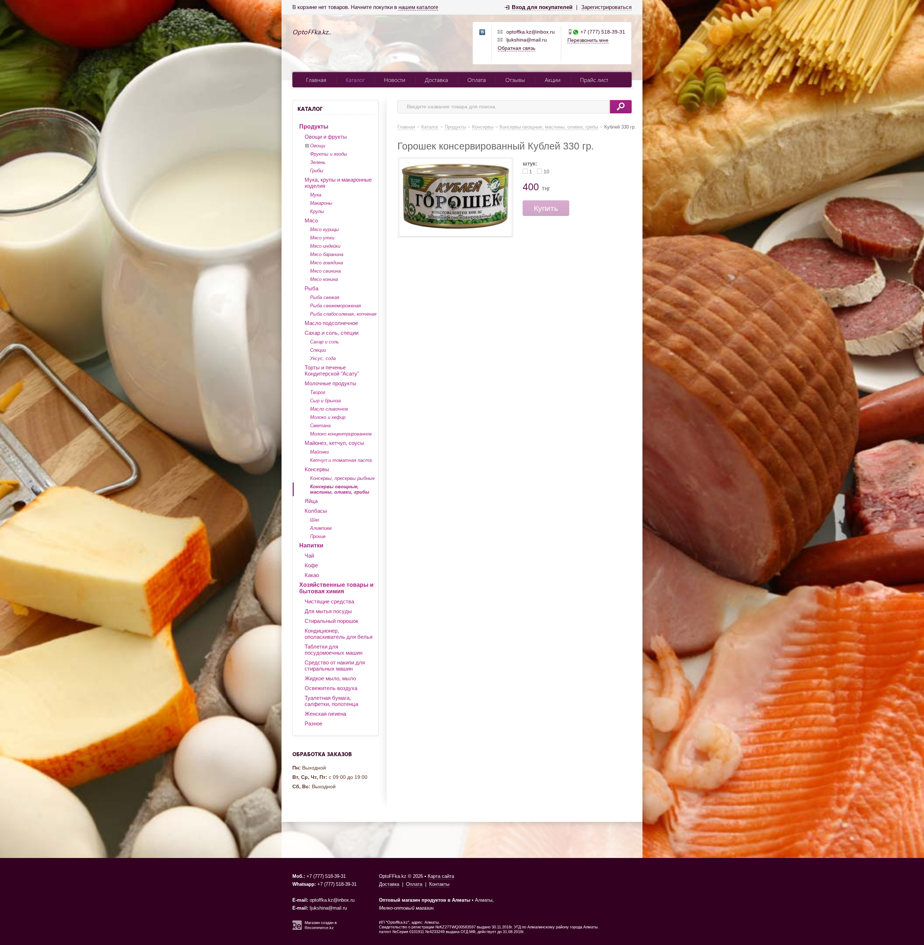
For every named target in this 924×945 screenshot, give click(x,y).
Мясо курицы (324, 229)
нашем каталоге (418, 7)
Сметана (320, 425)
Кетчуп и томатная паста (341, 460)
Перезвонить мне (588, 40)
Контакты (439, 884)
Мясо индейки (325, 246)
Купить (546, 208)
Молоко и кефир (327, 417)
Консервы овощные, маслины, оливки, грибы (339, 489)
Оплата (476, 79)
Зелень (318, 162)
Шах (314, 520)
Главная (316, 79)
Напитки (311, 545)
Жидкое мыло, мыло (330, 678)
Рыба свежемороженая (335, 305)
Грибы (316, 170)
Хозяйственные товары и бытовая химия (336, 588)
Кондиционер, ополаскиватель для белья (338, 634)
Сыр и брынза (325, 400)
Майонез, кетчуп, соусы (334, 443)
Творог (317, 392)
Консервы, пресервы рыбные (342, 478)
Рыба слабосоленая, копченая (343, 314)
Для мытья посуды (328, 611)
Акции (553, 79)
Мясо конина (324, 279)
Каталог (355, 79)
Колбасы (316, 511)
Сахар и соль (324, 341)
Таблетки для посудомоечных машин (333, 649)
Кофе (311, 565)
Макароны (321, 203)
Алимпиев (321, 528)
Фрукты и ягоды (328, 154)
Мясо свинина (325, 271)
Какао (312, 575)
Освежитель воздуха (331, 688)
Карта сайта (441, 876)
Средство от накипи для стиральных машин (335, 665)
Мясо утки (322, 237)
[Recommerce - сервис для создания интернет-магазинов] (297, 928)
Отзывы (515, 79)
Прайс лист (594, 79)
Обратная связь (516, 48)
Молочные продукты (330, 383)
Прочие (318, 536)
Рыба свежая (324, 297)
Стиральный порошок (331, 621)
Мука (315, 195)
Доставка (436, 79)
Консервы (317, 469)
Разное (313, 723)
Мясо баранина (326, 254)
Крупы (317, 211)
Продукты (313, 126)
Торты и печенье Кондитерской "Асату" (332, 370)
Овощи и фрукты (326, 137)
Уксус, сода (323, 358)
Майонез (319, 452)
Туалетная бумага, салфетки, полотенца (331, 701)
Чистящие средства (329, 601)
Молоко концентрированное (341, 434)
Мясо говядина (326, 262)
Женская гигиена (325, 714)
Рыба (311, 288)
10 (546, 171)
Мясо (311, 220)
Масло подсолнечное (331, 323)
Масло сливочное (329, 409)
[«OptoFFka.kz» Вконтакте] (482, 32)
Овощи (317, 145)
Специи (318, 350)
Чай (309, 555)
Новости (394, 79)
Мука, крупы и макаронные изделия (338, 183)
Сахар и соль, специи (331, 333)
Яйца (311, 501)
